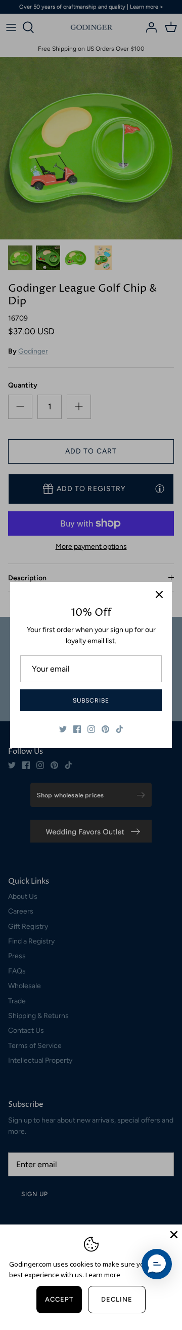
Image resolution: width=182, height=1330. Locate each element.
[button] (157, 1264)
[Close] (159, 594)
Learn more (102, 1274)
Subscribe (91, 700)
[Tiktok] (119, 729)
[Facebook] (77, 729)
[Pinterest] (105, 729)
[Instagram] (91, 729)
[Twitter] (63, 729)
